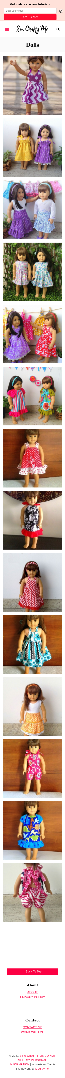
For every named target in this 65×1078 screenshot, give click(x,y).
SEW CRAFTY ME (32, 1055)
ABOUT (32, 992)
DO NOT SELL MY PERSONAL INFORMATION (33, 1060)
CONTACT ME (32, 1027)
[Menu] (7, 29)
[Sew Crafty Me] (32, 29)
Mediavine (42, 1068)
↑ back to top (32, 971)
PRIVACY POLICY (32, 997)
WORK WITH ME (32, 1032)
